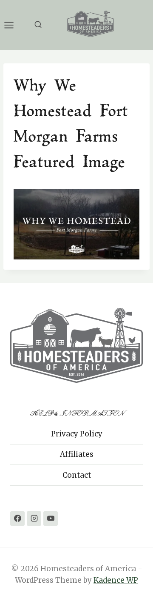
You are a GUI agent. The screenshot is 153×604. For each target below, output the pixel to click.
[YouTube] (50, 518)
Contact (76, 475)
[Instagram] (34, 518)
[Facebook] (17, 518)
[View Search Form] (38, 24)
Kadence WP (116, 580)
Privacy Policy (76, 434)
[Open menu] (13, 25)
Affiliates (77, 454)
